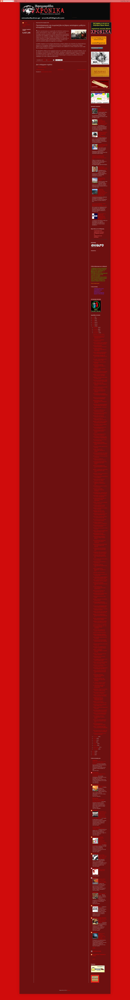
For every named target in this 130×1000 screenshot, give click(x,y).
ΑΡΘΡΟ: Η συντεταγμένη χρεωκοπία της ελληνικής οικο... (100, 702)
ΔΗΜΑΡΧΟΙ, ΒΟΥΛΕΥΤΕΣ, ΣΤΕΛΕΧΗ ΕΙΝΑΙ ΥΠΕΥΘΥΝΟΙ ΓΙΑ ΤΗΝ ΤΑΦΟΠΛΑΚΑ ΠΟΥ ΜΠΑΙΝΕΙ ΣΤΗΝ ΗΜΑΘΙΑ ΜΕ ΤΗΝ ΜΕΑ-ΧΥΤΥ (99, 192)
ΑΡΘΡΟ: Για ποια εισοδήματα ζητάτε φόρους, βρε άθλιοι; (99, 375)
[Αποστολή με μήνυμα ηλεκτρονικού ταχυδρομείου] (56, 60)
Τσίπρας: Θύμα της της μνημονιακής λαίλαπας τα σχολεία (99, 450)
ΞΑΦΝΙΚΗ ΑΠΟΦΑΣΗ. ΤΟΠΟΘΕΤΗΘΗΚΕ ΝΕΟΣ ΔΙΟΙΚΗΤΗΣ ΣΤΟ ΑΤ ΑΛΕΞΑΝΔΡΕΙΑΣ (102, 134)
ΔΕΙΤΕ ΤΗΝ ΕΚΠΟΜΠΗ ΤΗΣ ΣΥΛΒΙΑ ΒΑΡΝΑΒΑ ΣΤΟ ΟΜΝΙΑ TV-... (100, 466)
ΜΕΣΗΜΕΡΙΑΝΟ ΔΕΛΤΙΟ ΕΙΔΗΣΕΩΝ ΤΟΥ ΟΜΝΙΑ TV (99, 534)
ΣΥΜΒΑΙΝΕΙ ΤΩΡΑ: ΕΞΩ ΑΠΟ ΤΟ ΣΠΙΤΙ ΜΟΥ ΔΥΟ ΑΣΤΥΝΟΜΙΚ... (100, 553)
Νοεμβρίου (95, 329)
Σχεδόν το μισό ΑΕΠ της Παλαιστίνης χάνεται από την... (100, 419)
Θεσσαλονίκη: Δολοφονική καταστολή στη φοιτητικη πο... (99, 416)
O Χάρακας (95, 932)
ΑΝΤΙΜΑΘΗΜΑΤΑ (96, 868)
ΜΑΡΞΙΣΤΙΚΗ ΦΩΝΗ (97, 951)
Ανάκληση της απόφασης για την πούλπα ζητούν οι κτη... (99, 665)
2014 (93, 320)
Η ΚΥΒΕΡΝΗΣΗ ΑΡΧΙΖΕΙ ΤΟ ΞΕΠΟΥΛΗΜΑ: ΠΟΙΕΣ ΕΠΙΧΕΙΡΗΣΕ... (99, 686)
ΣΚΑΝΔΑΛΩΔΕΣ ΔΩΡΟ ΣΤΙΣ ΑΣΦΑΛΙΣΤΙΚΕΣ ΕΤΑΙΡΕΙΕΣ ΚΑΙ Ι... (100, 603)
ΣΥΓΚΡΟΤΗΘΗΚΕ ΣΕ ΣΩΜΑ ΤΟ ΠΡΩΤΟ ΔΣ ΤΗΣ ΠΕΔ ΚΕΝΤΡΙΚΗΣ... (99, 499)
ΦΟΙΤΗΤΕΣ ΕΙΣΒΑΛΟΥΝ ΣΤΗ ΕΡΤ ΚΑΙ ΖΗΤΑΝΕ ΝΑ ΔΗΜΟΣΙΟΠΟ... (100, 711)
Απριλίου (95, 743)
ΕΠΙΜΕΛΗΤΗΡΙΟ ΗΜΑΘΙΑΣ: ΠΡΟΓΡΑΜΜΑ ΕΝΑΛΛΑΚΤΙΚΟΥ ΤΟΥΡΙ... (100, 443)
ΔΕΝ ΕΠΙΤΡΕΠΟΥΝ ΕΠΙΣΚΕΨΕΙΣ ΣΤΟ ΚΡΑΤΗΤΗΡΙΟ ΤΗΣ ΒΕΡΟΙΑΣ (100, 545)
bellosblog (95, 810)
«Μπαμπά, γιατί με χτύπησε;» (99, 572)
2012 (93, 324)
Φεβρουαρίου (96, 747)
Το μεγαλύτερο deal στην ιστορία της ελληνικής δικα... (99, 440)
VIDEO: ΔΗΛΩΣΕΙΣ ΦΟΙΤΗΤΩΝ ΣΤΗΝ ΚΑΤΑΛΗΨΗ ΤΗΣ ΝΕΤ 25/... (99, 671)
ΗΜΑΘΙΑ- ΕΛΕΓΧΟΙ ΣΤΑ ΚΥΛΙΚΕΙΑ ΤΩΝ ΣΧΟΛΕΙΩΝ (100, 509)
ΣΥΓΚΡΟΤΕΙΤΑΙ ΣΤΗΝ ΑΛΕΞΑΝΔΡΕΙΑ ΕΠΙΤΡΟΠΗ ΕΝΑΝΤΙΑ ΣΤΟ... (99, 587)
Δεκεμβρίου (95, 327)
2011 (93, 325)
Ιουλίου (95, 738)
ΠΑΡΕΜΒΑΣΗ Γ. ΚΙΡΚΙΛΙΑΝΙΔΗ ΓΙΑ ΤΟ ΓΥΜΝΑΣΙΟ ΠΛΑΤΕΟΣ (102, 168)
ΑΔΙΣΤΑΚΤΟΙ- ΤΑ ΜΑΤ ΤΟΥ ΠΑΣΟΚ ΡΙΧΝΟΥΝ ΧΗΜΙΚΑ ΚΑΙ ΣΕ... (100, 690)
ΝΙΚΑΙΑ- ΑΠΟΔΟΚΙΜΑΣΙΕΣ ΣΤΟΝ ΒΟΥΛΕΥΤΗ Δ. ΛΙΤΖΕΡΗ (100, 619)
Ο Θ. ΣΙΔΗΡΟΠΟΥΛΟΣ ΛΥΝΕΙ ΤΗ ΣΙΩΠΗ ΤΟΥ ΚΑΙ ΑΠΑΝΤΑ (102, 145)
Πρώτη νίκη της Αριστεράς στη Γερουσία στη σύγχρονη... (99, 693)
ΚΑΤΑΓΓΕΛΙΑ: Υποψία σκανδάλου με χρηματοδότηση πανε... (100, 517)
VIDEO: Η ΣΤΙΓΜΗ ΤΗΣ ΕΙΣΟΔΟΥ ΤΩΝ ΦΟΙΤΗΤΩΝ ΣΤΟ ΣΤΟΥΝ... (100, 695)
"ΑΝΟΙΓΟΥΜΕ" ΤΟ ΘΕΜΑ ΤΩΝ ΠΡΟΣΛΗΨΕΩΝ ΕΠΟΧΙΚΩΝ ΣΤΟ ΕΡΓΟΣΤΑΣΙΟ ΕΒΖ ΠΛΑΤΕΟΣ (102, 216)
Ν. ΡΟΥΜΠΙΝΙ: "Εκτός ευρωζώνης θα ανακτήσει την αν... (100, 425)
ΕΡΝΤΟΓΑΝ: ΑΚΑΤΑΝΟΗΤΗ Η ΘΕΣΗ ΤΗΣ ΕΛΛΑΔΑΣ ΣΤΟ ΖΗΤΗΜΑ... (99, 391)
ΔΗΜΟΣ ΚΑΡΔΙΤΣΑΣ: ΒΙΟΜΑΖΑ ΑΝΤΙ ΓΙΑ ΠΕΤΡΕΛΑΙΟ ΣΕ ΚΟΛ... (100, 635)
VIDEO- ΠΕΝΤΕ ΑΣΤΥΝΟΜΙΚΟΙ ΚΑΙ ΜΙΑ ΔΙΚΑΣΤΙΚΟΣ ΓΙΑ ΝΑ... (100, 531)
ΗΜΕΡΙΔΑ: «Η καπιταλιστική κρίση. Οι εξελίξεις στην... (100, 378)
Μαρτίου (95, 745)
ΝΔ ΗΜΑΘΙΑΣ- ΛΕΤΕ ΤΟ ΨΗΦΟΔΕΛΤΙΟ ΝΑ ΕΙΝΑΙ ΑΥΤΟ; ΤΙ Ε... (100, 565)
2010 (93, 751)
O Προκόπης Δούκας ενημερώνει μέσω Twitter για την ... (99, 705)
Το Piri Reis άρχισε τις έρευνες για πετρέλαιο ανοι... (100, 575)
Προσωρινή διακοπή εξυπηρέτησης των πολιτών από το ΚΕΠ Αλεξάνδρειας (99, 775)
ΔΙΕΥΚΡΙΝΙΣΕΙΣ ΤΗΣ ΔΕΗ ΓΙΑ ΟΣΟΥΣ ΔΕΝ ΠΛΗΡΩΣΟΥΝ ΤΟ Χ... (100, 356)
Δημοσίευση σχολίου (42, 67)
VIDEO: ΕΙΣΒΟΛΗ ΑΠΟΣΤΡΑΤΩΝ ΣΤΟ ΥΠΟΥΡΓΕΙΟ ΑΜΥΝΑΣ (99, 353)
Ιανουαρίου (95, 749)
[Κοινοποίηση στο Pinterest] (62, 60)
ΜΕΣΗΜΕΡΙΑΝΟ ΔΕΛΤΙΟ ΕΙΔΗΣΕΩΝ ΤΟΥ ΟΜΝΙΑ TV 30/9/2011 (99, 366)
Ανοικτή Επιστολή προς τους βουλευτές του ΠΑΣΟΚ (99, 480)
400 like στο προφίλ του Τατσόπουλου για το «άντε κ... (99, 459)
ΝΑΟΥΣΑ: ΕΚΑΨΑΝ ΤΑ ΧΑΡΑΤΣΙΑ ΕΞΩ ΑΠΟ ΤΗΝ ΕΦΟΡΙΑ (100, 413)
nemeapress (95, 853)
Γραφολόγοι (95, 892)
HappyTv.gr (95, 760)
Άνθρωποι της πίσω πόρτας (98, 334)
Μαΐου (94, 742)
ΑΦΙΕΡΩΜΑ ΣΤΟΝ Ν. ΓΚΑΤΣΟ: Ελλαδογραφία (99, 369)
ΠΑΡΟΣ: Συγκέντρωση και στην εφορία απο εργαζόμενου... (99, 434)
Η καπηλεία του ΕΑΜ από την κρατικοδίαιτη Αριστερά (99, 411)
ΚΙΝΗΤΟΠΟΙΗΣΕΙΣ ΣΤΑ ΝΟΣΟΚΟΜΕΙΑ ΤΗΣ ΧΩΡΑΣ (99, 724)
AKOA (94, 948)
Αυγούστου (95, 736)
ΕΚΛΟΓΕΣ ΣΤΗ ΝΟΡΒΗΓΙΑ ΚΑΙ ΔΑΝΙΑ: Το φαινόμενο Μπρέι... (99, 647)
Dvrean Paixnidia (96, 827)
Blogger (68, 990)
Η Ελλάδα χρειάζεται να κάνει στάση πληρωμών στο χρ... (99, 506)
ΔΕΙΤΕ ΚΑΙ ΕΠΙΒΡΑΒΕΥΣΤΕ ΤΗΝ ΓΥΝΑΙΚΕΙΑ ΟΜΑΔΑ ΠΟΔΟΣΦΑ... (99, 627)
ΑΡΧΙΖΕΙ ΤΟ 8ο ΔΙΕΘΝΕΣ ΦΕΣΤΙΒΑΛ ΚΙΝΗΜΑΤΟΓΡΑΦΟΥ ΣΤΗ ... (100, 584)
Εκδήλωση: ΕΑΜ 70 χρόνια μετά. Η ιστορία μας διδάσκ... (100, 474)
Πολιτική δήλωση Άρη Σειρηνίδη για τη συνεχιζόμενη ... (100, 477)
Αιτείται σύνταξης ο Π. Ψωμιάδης (99, 624)
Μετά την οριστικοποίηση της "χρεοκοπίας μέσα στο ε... (99, 591)
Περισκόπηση (95, 772)
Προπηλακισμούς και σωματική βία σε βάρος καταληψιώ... (100, 387)
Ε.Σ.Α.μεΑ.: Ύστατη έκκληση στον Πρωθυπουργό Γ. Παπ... (99, 360)
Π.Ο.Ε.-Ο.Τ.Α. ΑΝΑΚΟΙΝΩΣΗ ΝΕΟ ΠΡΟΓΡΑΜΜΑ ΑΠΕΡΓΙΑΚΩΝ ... (100, 606)
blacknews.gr (95, 798)
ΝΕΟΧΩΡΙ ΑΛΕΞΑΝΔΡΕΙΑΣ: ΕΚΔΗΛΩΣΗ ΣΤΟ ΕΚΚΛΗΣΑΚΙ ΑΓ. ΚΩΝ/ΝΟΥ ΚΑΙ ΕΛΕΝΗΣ (102, 122)
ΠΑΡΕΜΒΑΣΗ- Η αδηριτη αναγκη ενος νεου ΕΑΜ (100, 486)
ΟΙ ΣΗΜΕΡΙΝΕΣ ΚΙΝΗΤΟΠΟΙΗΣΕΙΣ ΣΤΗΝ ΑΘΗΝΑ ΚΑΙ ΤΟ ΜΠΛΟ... (100, 372)
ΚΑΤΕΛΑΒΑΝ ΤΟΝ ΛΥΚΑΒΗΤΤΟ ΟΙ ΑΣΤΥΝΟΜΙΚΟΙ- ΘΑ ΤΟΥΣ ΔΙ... (100, 668)
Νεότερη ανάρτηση (40, 69)
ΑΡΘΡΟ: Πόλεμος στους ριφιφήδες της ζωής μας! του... (100, 503)
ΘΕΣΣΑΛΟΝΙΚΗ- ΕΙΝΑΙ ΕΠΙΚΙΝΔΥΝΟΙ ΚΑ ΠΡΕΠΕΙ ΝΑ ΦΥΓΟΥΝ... (99, 401)
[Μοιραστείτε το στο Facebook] (60, 60)
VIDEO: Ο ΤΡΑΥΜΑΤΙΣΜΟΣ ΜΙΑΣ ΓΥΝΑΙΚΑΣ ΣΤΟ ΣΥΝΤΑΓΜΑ (99, 714)
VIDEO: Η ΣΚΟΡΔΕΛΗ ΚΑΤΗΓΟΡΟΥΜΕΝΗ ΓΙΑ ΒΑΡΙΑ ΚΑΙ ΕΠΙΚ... (100, 650)
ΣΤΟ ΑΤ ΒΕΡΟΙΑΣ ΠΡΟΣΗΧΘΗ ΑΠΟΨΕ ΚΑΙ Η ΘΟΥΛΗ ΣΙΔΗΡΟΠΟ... (99, 541)
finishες (99, 906)
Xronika (25, 22)
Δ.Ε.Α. (94, 959)
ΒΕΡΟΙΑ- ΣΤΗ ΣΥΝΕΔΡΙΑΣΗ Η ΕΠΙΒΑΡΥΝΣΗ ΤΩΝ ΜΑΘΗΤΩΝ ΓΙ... (100, 615)
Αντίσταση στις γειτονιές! (98, 837)
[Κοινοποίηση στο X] (59, 60)
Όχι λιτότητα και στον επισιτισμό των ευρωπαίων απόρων (99, 520)
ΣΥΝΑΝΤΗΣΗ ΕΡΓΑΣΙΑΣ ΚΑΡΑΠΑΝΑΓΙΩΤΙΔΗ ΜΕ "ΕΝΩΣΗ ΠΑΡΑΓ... (98, 675)
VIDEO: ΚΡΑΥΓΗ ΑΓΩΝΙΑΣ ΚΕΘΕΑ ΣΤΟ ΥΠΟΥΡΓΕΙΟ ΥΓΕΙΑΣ (100, 663)
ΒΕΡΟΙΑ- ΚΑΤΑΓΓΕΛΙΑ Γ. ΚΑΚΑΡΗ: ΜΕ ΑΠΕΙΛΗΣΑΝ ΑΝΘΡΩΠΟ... (100, 422)
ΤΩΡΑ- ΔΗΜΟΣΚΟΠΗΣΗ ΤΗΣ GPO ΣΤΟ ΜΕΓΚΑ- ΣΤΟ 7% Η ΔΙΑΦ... (100, 580)
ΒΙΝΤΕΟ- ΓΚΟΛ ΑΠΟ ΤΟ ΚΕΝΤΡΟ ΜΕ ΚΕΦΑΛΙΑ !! (100, 600)
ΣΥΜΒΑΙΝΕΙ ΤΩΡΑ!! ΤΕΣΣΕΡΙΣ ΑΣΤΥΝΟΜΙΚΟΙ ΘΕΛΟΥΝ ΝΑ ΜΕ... (99, 556)
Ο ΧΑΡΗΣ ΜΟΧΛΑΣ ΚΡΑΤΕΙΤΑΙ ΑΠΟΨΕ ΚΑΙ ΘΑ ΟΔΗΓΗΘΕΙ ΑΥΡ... (99, 549)
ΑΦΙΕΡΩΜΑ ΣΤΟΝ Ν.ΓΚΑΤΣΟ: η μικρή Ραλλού (99, 562)
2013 (93, 322)
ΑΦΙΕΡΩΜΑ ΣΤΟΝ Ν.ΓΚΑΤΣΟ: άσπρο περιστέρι (99, 657)
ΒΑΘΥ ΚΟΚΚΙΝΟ (96, 784)
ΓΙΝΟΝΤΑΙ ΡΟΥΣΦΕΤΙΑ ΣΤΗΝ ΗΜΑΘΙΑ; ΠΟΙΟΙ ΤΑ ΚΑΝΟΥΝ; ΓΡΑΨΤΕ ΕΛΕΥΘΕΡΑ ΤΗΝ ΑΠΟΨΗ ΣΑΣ (99, 157)
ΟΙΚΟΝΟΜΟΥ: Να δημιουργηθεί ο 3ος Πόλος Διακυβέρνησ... (100, 496)
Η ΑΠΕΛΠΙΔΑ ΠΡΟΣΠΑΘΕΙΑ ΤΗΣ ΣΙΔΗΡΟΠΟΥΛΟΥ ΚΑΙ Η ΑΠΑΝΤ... (100, 462)
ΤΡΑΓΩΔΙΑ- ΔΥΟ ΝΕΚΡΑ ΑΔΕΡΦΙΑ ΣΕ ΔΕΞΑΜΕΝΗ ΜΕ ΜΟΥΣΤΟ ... (100, 405)
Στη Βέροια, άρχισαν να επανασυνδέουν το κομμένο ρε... (100, 523)
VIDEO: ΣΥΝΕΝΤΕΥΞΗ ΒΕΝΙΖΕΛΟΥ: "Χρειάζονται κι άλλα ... (99, 569)
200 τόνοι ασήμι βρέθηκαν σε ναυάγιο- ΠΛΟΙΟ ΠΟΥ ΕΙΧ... (99, 630)
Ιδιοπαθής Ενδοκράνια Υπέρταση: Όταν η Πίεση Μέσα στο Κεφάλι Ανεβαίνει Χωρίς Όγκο (99, 800)
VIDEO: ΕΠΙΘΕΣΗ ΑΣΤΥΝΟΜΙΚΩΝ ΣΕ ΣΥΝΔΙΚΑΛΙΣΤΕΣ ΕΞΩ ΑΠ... (100, 343)
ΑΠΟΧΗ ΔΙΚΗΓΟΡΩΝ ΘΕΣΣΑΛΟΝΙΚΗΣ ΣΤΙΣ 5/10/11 (100, 346)
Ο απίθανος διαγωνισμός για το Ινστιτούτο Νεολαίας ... (99, 734)
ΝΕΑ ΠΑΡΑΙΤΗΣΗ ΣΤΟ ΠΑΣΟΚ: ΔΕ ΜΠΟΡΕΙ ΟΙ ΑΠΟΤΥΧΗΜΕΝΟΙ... (100, 731)
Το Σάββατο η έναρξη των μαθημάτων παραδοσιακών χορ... (99, 483)
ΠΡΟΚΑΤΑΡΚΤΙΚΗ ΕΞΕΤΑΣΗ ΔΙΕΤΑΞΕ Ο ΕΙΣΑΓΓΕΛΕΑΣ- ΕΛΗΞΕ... (99, 537)
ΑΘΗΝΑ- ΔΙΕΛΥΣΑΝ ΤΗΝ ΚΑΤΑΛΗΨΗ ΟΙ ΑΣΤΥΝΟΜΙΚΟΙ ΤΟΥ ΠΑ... (100, 384)
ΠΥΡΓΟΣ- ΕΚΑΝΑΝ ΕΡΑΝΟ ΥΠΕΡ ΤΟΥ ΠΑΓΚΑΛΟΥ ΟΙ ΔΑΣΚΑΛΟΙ (100, 381)
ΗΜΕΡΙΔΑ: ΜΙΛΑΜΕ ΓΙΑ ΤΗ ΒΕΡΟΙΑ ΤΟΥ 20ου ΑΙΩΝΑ (99, 511)
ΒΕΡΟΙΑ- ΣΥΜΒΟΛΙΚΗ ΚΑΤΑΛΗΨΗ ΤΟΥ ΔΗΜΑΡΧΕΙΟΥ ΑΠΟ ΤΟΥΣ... (100, 470)
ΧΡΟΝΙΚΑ (95, 878)
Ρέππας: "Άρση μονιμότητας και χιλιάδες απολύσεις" (99, 654)
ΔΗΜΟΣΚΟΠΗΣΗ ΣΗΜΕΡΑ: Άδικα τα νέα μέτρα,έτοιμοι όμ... (100, 594)
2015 (93, 318)
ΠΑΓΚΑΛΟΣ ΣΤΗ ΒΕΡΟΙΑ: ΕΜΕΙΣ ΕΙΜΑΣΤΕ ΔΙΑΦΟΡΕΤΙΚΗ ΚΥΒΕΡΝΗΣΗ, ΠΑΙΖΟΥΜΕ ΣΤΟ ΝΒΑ (99, 204)
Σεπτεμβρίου (96, 332)
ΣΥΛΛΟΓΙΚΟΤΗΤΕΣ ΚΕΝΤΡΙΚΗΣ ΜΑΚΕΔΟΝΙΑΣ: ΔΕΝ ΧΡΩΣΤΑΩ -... (100, 641)
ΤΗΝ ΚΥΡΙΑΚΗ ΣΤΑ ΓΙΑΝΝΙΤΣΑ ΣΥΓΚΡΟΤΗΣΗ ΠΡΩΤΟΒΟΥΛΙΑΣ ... (100, 394)
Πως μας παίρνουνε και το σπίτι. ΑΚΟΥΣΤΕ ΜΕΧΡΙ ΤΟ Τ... (99, 428)
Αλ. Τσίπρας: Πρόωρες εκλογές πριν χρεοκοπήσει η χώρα (99, 683)
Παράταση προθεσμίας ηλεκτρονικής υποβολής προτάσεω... (98, 490)
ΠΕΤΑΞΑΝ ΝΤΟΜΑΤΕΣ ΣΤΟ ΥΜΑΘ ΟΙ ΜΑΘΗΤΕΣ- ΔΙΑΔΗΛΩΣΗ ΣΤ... (100, 454)
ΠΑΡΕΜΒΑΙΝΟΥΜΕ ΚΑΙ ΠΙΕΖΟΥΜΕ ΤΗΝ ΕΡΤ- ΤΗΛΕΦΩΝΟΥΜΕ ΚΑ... (98, 699)
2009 (93, 753)
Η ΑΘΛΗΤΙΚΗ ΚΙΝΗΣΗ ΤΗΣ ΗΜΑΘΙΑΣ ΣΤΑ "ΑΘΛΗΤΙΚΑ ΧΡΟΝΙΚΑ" (99, 679)
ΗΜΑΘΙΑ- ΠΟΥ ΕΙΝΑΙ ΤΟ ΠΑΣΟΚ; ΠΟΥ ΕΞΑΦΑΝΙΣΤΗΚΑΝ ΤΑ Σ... (100, 622)
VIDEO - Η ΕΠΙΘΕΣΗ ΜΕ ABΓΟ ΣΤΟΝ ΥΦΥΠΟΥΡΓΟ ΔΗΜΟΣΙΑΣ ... (100, 727)
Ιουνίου (95, 740)
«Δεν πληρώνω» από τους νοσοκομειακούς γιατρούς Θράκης (99, 717)
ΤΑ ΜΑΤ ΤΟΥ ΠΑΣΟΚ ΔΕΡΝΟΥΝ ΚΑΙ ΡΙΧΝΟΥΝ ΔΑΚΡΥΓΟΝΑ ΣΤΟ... (99, 721)
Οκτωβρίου (95, 331)
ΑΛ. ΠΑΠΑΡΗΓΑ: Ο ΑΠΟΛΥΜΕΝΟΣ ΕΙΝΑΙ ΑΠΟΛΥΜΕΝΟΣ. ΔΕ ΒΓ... (100, 578)
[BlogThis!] (57, 60)
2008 (93, 754)
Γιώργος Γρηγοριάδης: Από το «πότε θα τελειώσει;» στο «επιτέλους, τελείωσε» (99, 762)
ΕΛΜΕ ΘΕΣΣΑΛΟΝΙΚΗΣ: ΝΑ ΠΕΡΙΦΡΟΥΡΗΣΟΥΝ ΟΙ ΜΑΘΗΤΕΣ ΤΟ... (99, 337)
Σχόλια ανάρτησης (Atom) (46, 71)
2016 (93, 317)
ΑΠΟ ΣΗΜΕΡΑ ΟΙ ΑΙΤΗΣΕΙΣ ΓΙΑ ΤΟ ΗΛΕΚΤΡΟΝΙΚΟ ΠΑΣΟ (100, 660)
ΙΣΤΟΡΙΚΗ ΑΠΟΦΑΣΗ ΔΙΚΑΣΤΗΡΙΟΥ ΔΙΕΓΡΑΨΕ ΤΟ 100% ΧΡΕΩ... (99, 349)
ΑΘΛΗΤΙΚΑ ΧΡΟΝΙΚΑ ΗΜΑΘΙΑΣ (99, 918)
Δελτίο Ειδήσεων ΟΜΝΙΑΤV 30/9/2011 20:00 (98, 340)
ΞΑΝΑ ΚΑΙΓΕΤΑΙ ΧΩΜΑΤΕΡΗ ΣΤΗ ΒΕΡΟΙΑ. (101, 179)
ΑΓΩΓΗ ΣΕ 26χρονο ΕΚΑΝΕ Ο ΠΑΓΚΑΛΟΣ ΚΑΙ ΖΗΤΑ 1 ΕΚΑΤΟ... (99, 431)
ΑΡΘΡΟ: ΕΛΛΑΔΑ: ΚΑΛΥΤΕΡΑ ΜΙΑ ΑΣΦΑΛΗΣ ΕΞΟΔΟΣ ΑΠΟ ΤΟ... (100, 612)
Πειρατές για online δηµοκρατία (99, 632)
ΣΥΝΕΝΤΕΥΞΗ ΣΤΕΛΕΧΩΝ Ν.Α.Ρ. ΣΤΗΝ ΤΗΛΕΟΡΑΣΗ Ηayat (100, 514)
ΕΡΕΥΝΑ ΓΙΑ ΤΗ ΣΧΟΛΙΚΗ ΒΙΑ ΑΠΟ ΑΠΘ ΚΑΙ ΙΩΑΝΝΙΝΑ (99, 398)
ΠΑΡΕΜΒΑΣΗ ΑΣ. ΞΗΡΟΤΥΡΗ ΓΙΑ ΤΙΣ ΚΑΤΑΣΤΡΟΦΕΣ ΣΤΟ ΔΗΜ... (100, 493)
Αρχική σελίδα (60, 69)
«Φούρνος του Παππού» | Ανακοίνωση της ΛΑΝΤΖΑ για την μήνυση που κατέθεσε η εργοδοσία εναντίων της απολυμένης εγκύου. (100, 841)
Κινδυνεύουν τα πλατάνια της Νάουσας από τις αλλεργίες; (103, 110)
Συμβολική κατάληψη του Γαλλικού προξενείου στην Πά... (100, 609)
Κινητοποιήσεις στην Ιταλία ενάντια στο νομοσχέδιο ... (100, 559)
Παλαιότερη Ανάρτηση (81, 69)
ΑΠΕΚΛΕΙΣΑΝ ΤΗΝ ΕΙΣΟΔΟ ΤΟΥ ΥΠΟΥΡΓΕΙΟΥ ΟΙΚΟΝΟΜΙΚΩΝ (100, 437)
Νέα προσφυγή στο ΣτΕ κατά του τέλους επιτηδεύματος (99, 526)
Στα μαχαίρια (95, 905)
